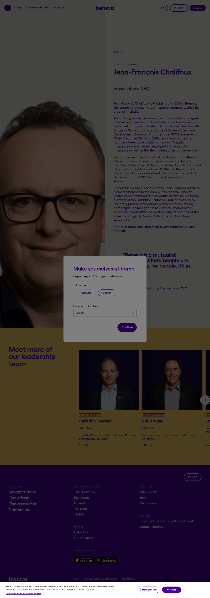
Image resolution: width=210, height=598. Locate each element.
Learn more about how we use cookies (23, 593)
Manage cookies (149, 589)
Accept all (171, 589)
